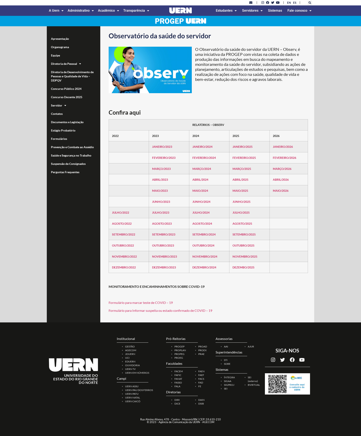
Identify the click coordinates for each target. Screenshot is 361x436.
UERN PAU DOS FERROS (139, 390)
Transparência (134, 11)
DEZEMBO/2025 (243, 267)
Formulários (59, 138)
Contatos (57, 113)
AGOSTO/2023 (162, 223)
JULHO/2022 (120, 212)
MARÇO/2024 (201, 168)
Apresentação (60, 38)
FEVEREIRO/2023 (163, 157)
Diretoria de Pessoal (64, 63)
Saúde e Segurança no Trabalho (71, 155)
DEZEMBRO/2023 (164, 267)
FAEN (201, 371)
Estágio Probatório (63, 130)
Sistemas (275, 11)
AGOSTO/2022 (122, 223)
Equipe (55, 55)
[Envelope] (250, 2)
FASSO (178, 382)
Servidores (250, 11)
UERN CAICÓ (132, 401)
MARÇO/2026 (282, 168)
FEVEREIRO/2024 (204, 157)
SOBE (227, 363)
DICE (177, 403)
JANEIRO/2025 (243, 146)
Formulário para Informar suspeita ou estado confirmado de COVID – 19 (160, 310)
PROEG (178, 357)
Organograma (60, 47)
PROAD (202, 346)
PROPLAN (180, 350)
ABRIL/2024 (200, 179)
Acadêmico (106, 11)
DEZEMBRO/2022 (124, 267)
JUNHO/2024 (201, 201)
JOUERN (130, 354)
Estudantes (224, 11)
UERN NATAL (132, 397)
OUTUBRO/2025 (243, 245)
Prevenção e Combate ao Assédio (72, 147)
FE (199, 386)
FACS (201, 378)
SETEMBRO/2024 (204, 234)
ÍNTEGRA (229, 377)
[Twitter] (282, 360)
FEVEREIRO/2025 (244, 157)
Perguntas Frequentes (65, 172)
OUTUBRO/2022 (123, 245)
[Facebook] (292, 360)
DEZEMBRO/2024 (204, 267)
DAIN (201, 399)
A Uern (54, 11)
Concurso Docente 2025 (66, 97)
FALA (177, 386)
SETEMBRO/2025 (244, 234)
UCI (127, 357)
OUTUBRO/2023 (163, 245)
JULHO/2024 (201, 212)
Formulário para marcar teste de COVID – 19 (141, 302)
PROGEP (179, 346)
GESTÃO (130, 346)
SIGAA (227, 381)
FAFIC (177, 375)
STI (226, 360)
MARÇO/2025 (242, 168)
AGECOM (130, 350)
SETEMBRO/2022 (123, 234)
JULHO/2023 (160, 212)
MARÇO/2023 (161, 168)
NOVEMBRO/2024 (204, 256)
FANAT (178, 378)
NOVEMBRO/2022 (124, 256)
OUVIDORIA (132, 365)
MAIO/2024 (200, 190)
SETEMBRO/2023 (163, 234)
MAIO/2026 (281, 190)
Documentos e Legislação (67, 122)
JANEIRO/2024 (202, 146)
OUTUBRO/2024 (203, 245)
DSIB (201, 403)
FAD (200, 382)
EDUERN (130, 361)
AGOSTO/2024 (202, 223)
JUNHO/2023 (161, 201)
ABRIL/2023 (160, 179)
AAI (226, 346)
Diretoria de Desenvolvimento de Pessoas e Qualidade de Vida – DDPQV (72, 76)
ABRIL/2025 (240, 179)
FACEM (178, 371)
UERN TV (130, 369)
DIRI (177, 399)
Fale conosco (297, 11)
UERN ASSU (132, 386)
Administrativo (79, 11)
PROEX (202, 350)
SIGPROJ (229, 384)
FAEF (201, 375)
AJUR (251, 346)
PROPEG (179, 354)
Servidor (56, 105)
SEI (226, 388)
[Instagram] (273, 360)
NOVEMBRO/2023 (164, 256)
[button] (310, 3)
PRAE (201, 354)
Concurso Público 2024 (66, 88)
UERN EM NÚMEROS (137, 372)
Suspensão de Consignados (68, 163)
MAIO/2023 (160, 190)
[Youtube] (302, 360)
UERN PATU (132, 393)
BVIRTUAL (254, 384)
